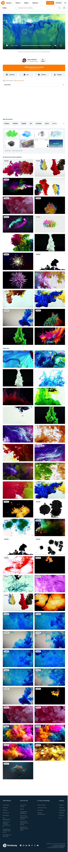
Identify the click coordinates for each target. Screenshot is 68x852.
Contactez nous (41, 807)
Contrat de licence (23, 805)
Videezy (5, 809)
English (60, 804)
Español (60, 807)
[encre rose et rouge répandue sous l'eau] (18, 167)
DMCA (21, 808)
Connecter (58, 3)
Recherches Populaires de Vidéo (24, 827)
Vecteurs (8, 3)
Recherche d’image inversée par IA (6, 823)
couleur (6, 123)
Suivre (43, 61)
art (31, 123)
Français (60, 814)
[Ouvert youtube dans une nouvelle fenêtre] (37, 844)
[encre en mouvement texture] (18, 242)
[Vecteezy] (3, 3)
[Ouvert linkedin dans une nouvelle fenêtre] (26, 844)
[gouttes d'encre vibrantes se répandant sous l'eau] (50, 564)
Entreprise (6, 812)
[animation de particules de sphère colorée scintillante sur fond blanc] (50, 223)
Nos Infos (39, 809)
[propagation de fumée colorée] (18, 185)
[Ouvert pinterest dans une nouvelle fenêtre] (29, 844)
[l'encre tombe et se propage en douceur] (18, 508)
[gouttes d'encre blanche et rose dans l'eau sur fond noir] (18, 204)
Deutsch (60, 812)
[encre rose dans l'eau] (50, 713)
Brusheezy (6, 804)
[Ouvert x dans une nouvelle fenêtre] (35, 844)
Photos (18, 3)
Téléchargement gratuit (34, 68)
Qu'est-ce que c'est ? (19, 80)
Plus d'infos (7, 84)
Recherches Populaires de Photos (24, 822)
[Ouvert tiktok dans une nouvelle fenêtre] (32, 844)
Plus (59, 817)
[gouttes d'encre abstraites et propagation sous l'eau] (50, 242)
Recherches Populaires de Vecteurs (24, 816)
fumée (55, 123)
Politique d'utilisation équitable (54, 846)
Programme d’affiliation (23, 811)
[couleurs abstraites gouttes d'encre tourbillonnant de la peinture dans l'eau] (50, 279)
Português (61, 809)
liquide (24, 123)
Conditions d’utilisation (58, 844)
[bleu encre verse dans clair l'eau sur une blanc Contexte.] (50, 377)
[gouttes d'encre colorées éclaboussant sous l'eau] (50, 260)
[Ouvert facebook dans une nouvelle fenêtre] (20, 844)
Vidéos (26, 3)
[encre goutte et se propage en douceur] (50, 601)
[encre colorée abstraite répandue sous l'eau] (50, 185)
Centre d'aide (40, 804)
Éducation (6, 814)
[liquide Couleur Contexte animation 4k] (50, 583)
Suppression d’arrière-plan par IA (7, 830)
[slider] (36, 45)
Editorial (35, 3)
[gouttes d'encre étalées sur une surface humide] (50, 508)
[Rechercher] (59, 8)
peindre (15, 123)
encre (47, 123)
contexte (38, 123)
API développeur (6, 817)
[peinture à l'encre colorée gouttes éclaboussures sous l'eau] (18, 298)
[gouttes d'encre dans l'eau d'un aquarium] (50, 695)
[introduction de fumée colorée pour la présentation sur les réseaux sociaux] (18, 223)
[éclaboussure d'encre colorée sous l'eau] (50, 167)
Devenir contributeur (40, 812)
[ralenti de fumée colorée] (50, 204)
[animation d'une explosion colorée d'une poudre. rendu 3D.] (18, 279)
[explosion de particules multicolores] (18, 260)
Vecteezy (5, 807)
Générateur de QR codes (6, 834)
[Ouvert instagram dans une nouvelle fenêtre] (23, 844)
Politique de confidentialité (57, 845)
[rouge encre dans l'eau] (18, 564)
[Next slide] (61, 123)
